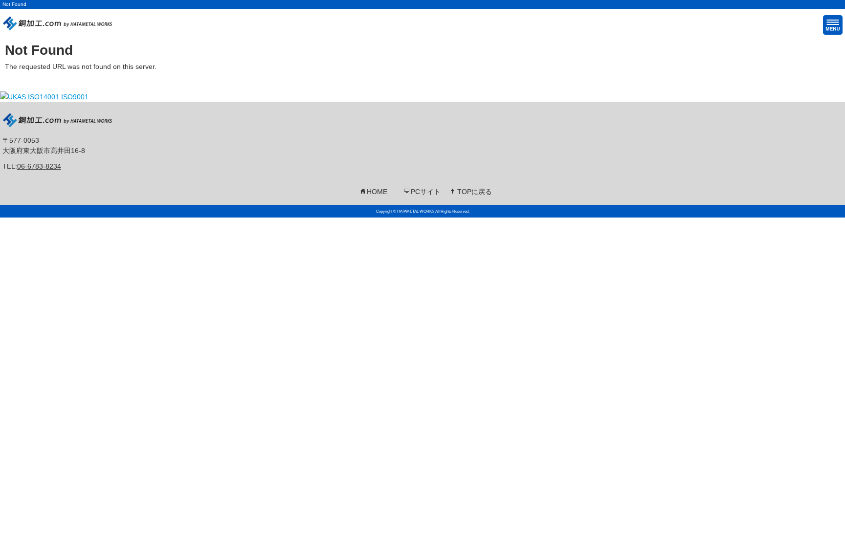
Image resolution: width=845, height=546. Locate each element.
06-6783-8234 (39, 166)
